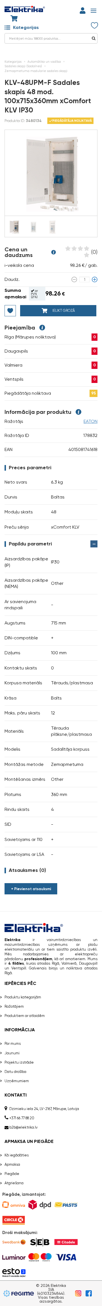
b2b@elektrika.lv (23, 1127)
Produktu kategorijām (23, 997)
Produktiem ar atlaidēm (25, 1016)
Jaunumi (12, 1053)
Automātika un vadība (44, 62)
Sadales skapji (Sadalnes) (23, 66)
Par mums (13, 1043)
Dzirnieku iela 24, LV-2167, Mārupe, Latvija (44, 1109)
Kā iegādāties (17, 1155)
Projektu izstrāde (19, 1062)
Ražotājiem (14, 1006)
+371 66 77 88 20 (21, 1118)
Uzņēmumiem (17, 1081)
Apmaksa (12, 1164)
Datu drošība (15, 1072)
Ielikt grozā (63, 310)
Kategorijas (26, 27)
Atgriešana (14, 1183)
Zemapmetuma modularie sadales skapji (36, 71)
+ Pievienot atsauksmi (31, 889)
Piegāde (12, 1174)
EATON (90, 421)
